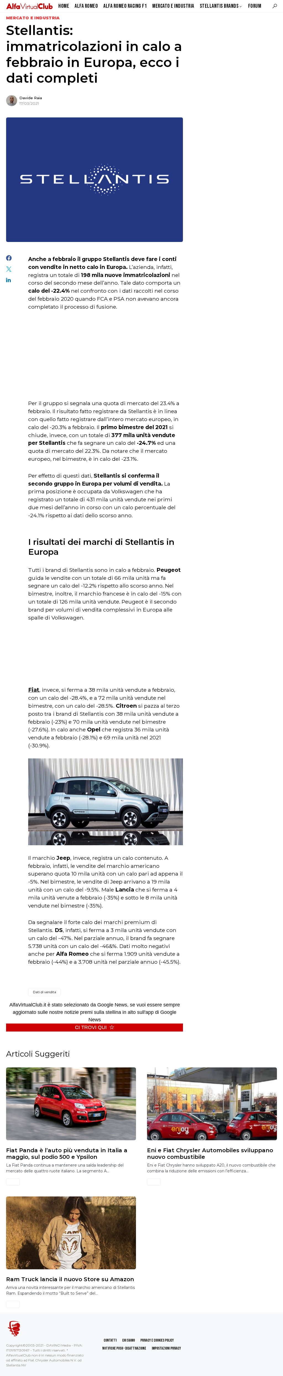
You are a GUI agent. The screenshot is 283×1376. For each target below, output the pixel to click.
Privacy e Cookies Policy (157, 1340)
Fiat (33, 689)
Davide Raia (30, 98)
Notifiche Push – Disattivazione (124, 1348)
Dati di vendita (44, 992)
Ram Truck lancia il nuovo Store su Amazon (70, 1279)
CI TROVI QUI (91, 1027)
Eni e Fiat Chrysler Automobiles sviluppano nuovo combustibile (210, 1153)
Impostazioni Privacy (166, 1348)
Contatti (110, 1340)
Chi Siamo (128, 1340)
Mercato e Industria (33, 17)
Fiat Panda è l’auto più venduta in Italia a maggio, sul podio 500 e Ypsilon (66, 1153)
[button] (274, 6)
